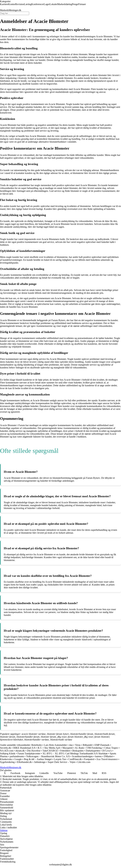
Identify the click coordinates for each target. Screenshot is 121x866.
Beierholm (36, 745)
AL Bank (79, 747)
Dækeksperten (93, 750)
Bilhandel (87, 745)
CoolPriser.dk (75, 759)
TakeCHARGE (50, 750)
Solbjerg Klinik (7, 753)
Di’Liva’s (107, 750)
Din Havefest (33, 750)
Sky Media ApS (52, 747)
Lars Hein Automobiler (55, 745)
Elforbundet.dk (24, 762)
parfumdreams (17, 756)
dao (71, 745)
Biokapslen (78, 750)
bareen (98, 756)
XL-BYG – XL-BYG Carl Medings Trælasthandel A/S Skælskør (75, 753)
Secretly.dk (5, 747)
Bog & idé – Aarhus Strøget (38, 759)
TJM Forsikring (94, 747)
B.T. (40, 747)
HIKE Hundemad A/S (24, 747)
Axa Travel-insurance (107, 759)
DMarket (108, 756)
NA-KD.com (6, 750)
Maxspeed (67, 747)
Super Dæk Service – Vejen (61, 762)
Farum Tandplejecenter (28, 753)
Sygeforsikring (7, 762)
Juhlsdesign (40, 762)
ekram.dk (20, 750)
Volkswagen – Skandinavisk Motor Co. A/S (48, 756)
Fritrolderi (65, 750)
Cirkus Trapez (111, 747)
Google (18, 759)
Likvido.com (84, 762)
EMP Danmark (102, 745)
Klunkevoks (6, 759)
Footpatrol (89, 759)
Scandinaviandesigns (82, 756)
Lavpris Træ (60, 759)
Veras (78, 745)
